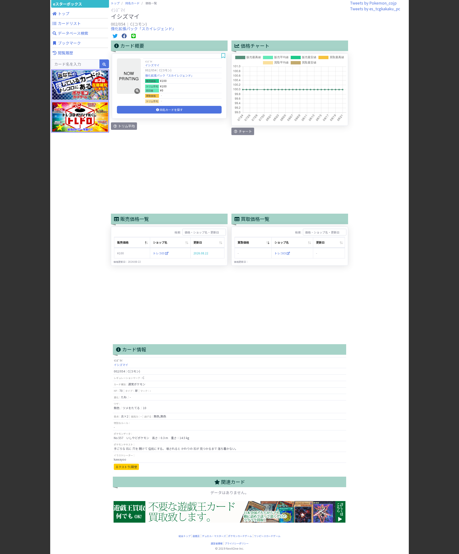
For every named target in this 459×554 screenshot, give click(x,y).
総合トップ (185, 536)
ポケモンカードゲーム (240, 536)
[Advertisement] (80, 227)
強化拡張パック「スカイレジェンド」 (143, 28)
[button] (80, 13)
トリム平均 (126, 126)
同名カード (132, 3)
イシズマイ (152, 65)
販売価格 (123, 242)
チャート (245, 131)
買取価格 (243, 242)
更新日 (197, 242)
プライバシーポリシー (237, 543)
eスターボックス (67, 4)
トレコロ (159, 253)
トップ (115, 3)
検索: (178, 232)
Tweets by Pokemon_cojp (373, 3)
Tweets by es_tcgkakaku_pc (375, 8)
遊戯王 (196, 536)
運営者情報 (217, 543)
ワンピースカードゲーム (267, 536)
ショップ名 (160, 242)
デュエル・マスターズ (214, 536)
